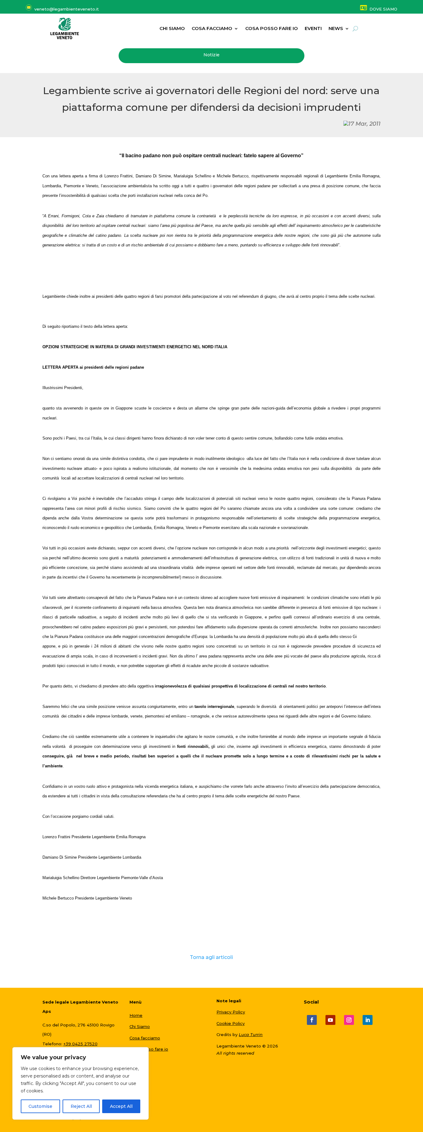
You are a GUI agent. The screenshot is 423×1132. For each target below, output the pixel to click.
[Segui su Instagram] (349, 1020)
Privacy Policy (230, 1011)
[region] (80, 1083)
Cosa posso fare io (271, 28)
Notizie (211, 55)
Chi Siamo (139, 1026)
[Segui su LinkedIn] (368, 1020)
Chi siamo (172, 28)
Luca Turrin (251, 1034)
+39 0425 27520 (80, 1043)
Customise (40, 1106)
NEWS (336, 28)
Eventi (313, 28)
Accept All (121, 1106)
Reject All (81, 1106)
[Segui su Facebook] (312, 1020)
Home (135, 1015)
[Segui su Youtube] (330, 1020)
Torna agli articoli (211, 957)
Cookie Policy (230, 1023)
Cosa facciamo (212, 28)
